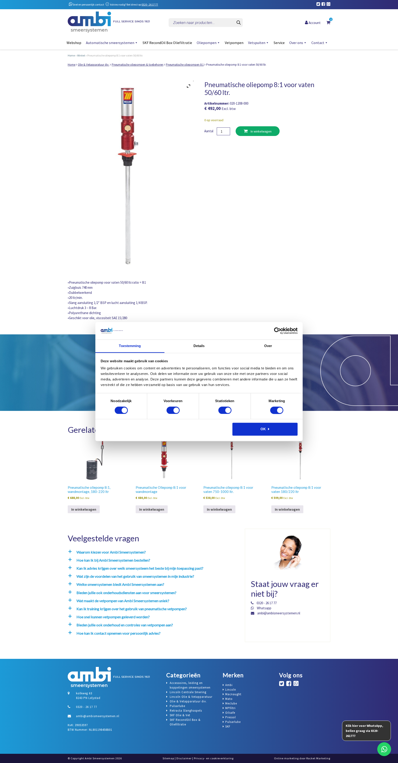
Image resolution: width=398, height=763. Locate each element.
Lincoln (230, 690)
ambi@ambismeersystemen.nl (278, 613)
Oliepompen (207, 42)
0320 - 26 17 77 (149, 4)
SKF (227, 726)
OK (263, 429)
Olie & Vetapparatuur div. (93, 65)
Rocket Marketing (318, 758)
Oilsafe (230, 713)
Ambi (229, 685)
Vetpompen (234, 42)
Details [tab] (199, 346)
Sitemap (168, 758)
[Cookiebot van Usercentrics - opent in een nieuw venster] (277, 330)
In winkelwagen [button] (83, 509)
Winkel (81, 55)
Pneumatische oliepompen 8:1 (185, 65)
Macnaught (233, 694)
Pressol (230, 717)
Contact (317, 42)
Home (71, 55)
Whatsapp (263, 608)
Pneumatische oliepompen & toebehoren (137, 65)
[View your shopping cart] (328, 22)
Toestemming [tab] (130, 346)
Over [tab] (268, 346)
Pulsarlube (233, 722)
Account (314, 22)
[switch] (173, 410)
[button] (152, 552)
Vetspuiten (256, 42)
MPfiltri (230, 708)
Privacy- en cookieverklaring (214, 758)
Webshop (74, 42)
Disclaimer (184, 758)
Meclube (231, 703)
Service (279, 42)
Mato (229, 699)
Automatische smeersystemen (110, 42)
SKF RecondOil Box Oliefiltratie (167, 42)
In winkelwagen (261, 131)
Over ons (296, 42)
